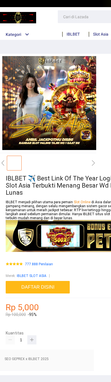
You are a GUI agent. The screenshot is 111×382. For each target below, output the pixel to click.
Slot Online (82, 202)
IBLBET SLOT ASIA (31, 276)
